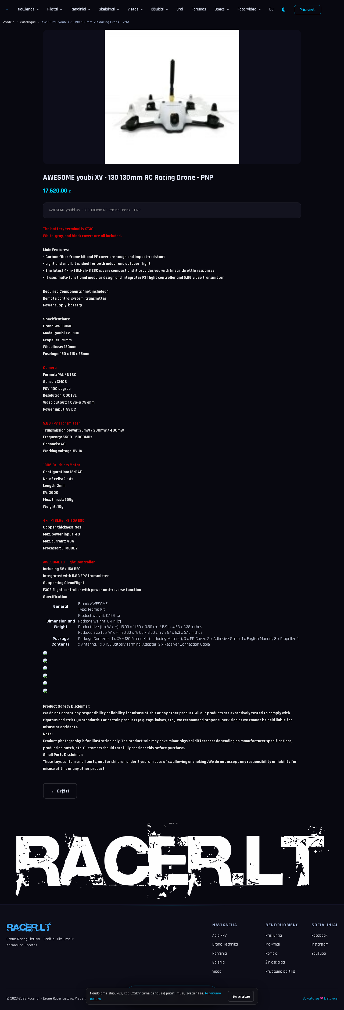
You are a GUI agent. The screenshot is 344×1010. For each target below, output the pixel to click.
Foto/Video (247, 9)
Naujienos (26, 9)
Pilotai (52, 9)
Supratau (241, 996)
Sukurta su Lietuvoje (320, 998)
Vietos (133, 9)
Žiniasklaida (275, 962)
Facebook (319, 935)
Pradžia (8, 22)
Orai (180, 9)
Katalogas (28, 22)
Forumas (199, 9)
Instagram (319, 944)
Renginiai (78, 9)
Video (216, 971)
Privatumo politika (280, 971)
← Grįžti (60, 790)
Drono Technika (225, 944)
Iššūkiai (157, 9)
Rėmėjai (272, 953)
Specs (220, 9)
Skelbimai (107, 9)
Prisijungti (308, 9)
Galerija (218, 962)
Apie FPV (219, 935)
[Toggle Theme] (283, 10)
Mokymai (273, 944)
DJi (271, 9)
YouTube (318, 953)
